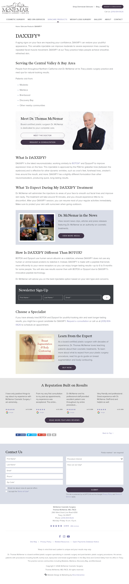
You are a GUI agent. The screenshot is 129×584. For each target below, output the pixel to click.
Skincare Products (57, 19)
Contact (118, 19)
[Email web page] (54, 434)
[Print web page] (49, 434)
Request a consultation (78, 321)
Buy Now (67, 367)
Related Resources (62, 542)
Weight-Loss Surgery (80, 19)
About (108, 19)
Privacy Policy (107, 494)
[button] (41, 434)
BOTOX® (76, 163)
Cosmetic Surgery (15, 19)
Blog (97, 7)
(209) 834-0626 (67, 518)
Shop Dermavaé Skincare (83, 7)
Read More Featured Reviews (64, 420)
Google (11, 412)
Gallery (98, 19)
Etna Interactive (78, 575)
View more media (71, 236)
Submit (94, 490)
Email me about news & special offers (22, 488)
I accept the (12, 491)
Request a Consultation (112, 6)
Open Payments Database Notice (86, 542)
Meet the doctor (42, 135)
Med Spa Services (36, 19)
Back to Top (107, 433)
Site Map (33, 542)
